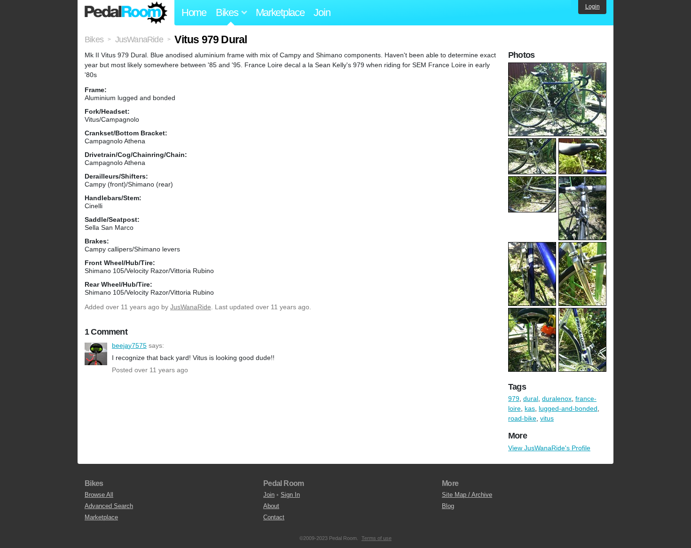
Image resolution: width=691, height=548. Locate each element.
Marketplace (280, 12)
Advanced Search (109, 505)
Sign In (290, 494)
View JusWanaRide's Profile (549, 448)
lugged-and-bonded (568, 408)
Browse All (99, 494)
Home (193, 12)
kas (530, 408)
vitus (547, 418)
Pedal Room (126, 12)
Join (322, 12)
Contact (273, 517)
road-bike (522, 418)
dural (530, 398)
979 (513, 398)
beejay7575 (96, 354)
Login (592, 6)
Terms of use (376, 538)
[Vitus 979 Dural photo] (558, 67)
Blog (448, 505)
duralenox (557, 398)
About (271, 505)
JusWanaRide (190, 307)
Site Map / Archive (467, 494)
